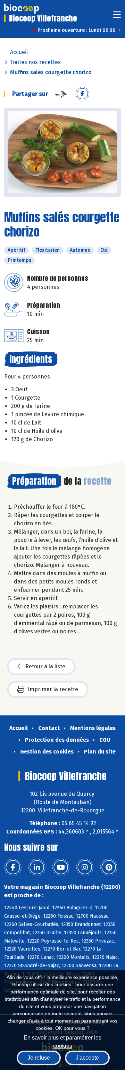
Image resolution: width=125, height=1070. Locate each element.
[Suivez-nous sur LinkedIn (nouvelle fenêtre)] (36, 867)
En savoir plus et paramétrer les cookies (62, 1041)
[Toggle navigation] (117, 16)
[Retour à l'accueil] (21, 8)
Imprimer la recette (53, 689)
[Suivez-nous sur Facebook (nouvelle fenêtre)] (13, 867)
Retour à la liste (45, 666)
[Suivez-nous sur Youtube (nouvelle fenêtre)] (60, 867)
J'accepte (87, 1058)
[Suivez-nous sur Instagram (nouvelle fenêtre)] (84, 867)
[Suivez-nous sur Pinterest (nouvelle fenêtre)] (108, 867)
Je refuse (38, 1058)
